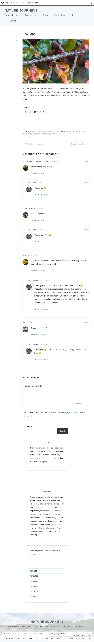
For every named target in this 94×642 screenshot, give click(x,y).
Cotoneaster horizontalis (74, 131)
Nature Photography (35, 131)
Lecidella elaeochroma (79, 144)
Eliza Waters (29, 208)
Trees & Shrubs (53, 131)
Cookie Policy (48, 638)
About (45, 15)
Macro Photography (29, 134)
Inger (25, 323)
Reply (87, 161)
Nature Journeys (21, 10)
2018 (32, 586)
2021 (32, 571)
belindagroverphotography (36, 161)
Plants (45, 131)
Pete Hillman (32, 183)
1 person (42, 173)
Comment (78, 404)
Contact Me (59, 15)
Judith (26, 255)
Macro (85, 131)
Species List (31, 15)
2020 (32, 576)
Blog (73, 15)
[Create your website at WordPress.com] (47, 3)
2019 (32, 581)
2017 (32, 591)
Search (13, 21)
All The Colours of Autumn (34, 144)
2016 (32, 596)
